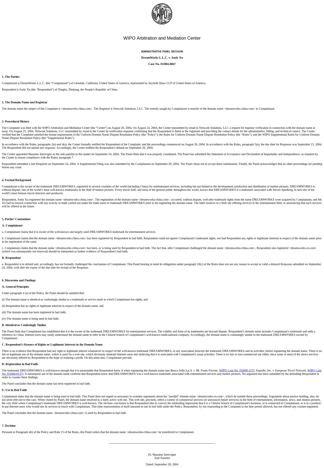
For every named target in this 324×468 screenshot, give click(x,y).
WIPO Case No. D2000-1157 (236, 370)
